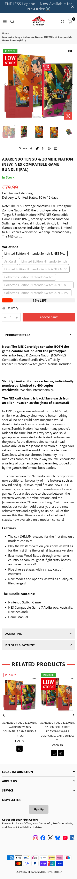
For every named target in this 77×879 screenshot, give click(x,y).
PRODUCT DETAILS (17, 335)
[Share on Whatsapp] (49, 148)
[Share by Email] (55, 148)
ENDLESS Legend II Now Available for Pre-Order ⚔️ (38, 6)
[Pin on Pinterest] (43, 148)
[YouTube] (65, 838)
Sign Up (39, 809)
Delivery (12, 308)
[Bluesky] (57, 838)
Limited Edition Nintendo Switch (44, 261)
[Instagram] (35, 838)
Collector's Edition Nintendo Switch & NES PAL (36, 293)
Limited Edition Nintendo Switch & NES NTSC (35, 269)
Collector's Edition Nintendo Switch (29, 277)
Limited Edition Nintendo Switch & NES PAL (34, 253)
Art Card (10, 261)
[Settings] (62, 21)
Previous (5, 85)
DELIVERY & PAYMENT (20, 645)
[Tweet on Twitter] (37, 148)
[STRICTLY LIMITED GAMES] (38, 21)
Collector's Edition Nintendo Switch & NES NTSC (37, 285)
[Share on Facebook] (31, 148)
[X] (50, 838)
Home (5, 33)
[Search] (12, 21)
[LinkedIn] (72, 838)
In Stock (10, 51)
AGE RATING (13, 634)
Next (72, 85)
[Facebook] (42, 838)
